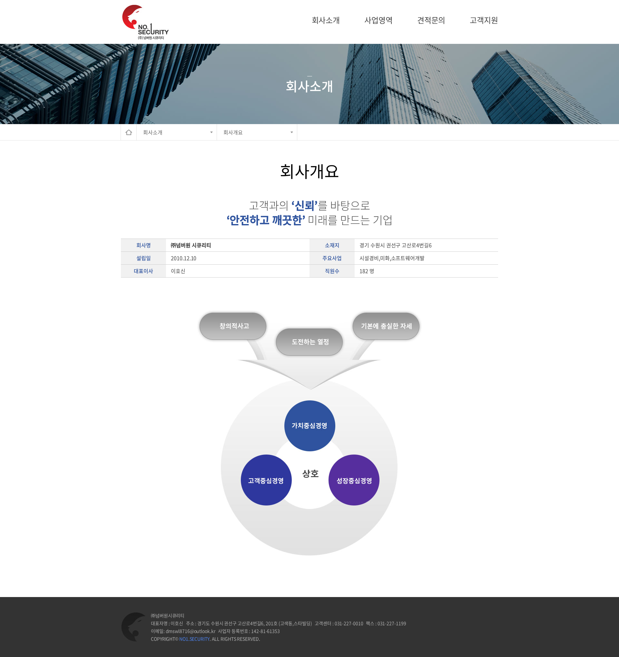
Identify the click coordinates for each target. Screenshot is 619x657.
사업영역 (378, 20)
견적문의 (431, 20)
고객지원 (484, 20)
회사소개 (326, 20)
